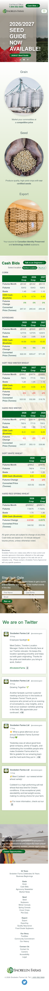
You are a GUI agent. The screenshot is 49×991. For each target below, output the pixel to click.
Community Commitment (24, 938)
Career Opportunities (13, 851)
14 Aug (12, 773)
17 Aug (12, 728)
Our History (24, 941)
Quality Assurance (24, 925)
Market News (24, 892)
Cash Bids (32, 5)
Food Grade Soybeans (24, 928)
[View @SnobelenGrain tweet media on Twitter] (27, 668)
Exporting (24, 923)
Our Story (24, 933)
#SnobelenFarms (17, 667)
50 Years (24, 871)
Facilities (24, 936)
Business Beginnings (24, 876)
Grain (24, 881)
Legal (24, 957)
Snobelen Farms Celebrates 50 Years (24, 873)
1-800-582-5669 (16, 6)
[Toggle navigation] (44, 11)
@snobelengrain (36, 633)
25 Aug (12, 636)
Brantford (42, 268)
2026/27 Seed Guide (19, 55)
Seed (24, 897)
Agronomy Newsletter (24, 889)
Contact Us (24, 946)
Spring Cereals (24, 907)
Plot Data (24, 912)
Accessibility (24, 954)
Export (24, 918)
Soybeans (25, 902)
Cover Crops (24, 910)
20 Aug (12, 684)
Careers (24, 951)
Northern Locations (29, 268)
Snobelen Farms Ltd (19, 633)
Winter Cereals (24, 905)
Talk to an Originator (34, 262)
